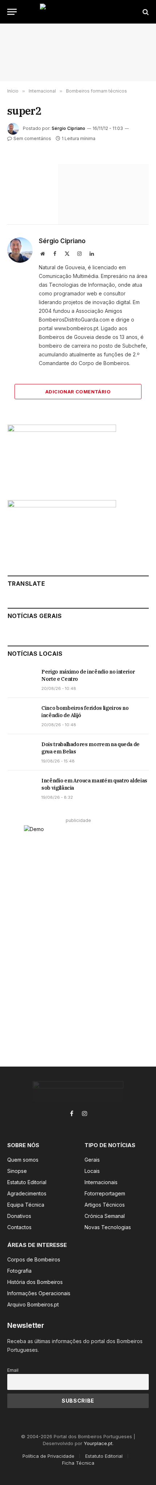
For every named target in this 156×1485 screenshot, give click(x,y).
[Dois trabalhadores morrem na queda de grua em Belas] (21, 752)
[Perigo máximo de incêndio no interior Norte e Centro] (21, 679)
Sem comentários (32, 138)
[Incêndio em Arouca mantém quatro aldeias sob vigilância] (21, 788)
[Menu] (12, 12)
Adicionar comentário (78, 391)
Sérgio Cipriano (68, 128)
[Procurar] (145, 12)
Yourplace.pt (98, 1443)
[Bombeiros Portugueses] (78, 12)
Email (13, 1370)
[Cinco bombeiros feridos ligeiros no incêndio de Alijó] (21, 716)
